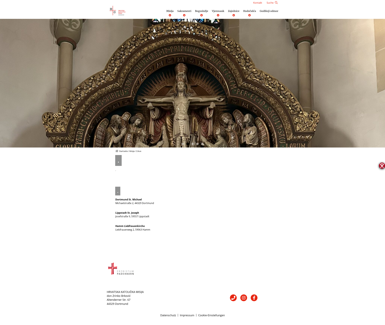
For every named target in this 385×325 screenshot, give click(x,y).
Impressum (187, 315)
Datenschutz (168, 315)
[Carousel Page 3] (192, 144)
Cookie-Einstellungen (211, 315)
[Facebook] (254, 297)
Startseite (123, 151)
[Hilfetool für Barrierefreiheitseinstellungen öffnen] (382, 166)
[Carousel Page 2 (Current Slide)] (187, 144)
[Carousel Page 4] (197, 144)
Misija (131, 151)
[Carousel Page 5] (202, 144)
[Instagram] (243, 297)
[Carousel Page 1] (183, 144)
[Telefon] (233, 297)
